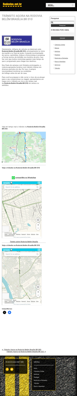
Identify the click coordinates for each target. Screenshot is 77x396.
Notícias (57, 51)
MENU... (51, 5)
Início (35, 368)
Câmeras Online (60, 45)
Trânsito (57, 68)
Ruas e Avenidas (60, 61)
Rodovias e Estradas (61, 58)
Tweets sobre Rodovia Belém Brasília (24, 242)
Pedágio (57, 55)
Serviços (57, 65)
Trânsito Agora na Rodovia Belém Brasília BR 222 (26, 352)
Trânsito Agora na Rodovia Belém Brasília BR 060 (21, 350)
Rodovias (12, 4)
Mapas (57, 48)
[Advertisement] (24, 29)
